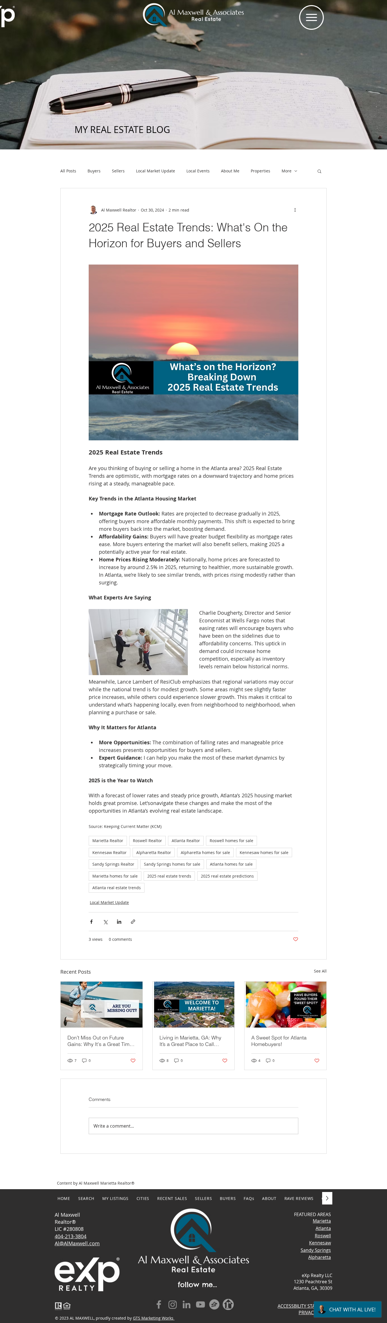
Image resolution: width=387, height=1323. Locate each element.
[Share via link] (133, 921)
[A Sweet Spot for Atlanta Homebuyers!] (285, 1005)
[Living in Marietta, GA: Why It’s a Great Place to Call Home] (194, 1005)
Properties (260, 171)
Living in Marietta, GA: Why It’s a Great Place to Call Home (190, 1040)
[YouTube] (200, 1304)
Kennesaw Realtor (109, 852)
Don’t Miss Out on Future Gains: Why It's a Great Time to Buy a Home (99, 1040)
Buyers (94, 171)
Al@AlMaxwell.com (77, 1243)
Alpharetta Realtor (153, 852)
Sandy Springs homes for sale (172, 864)
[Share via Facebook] (91, 921)
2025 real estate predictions (227, 876)
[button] (311, 17)
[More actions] (295, 209)
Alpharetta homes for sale (205, 852)
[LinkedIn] (186, 1304)
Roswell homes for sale (231, 840)
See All (320, 971)
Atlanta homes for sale (231, 864)
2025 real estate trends (169, 876)
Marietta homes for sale (115, 876)
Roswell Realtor (147, 840)
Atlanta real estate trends (116, 887)
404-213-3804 (70, 1236)
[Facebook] (158, 1304)
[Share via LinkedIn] (119, 921)
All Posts (68, 171)
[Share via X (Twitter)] (105, 921)
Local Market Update (155, 171)
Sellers (118, 171)
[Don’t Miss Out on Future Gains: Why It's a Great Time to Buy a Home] (102, 1005)
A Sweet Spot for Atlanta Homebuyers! (279, 1040)
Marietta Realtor (107, 840)
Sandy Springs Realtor (113, 864)
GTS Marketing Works (154, 1318)
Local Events (198, 171)
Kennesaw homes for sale (264, 852)
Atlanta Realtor (186, 840)
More (287, 171)
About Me (230, 171)
